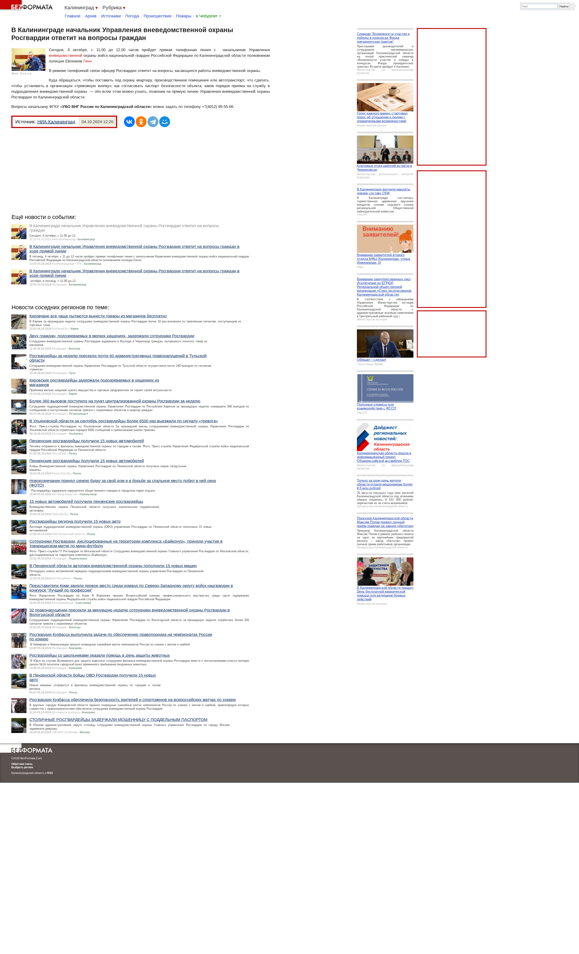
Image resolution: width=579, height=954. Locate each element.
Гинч (87, 61)
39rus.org (25, 73)
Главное (73, 16)
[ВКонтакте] (129, 121)
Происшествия (157, 16)
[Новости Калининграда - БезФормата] (27, 5)
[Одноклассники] (141, 121)
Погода (132, 16)
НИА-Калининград (56, 121)
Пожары (183, 16)
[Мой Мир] (164, 121)
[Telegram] (152, 121)
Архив (91, 16)
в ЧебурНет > (208, 16)
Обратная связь (22, 764)
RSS (50, 773)
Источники (111, 16)
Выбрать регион (22, 767)
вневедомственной (65, 55)
